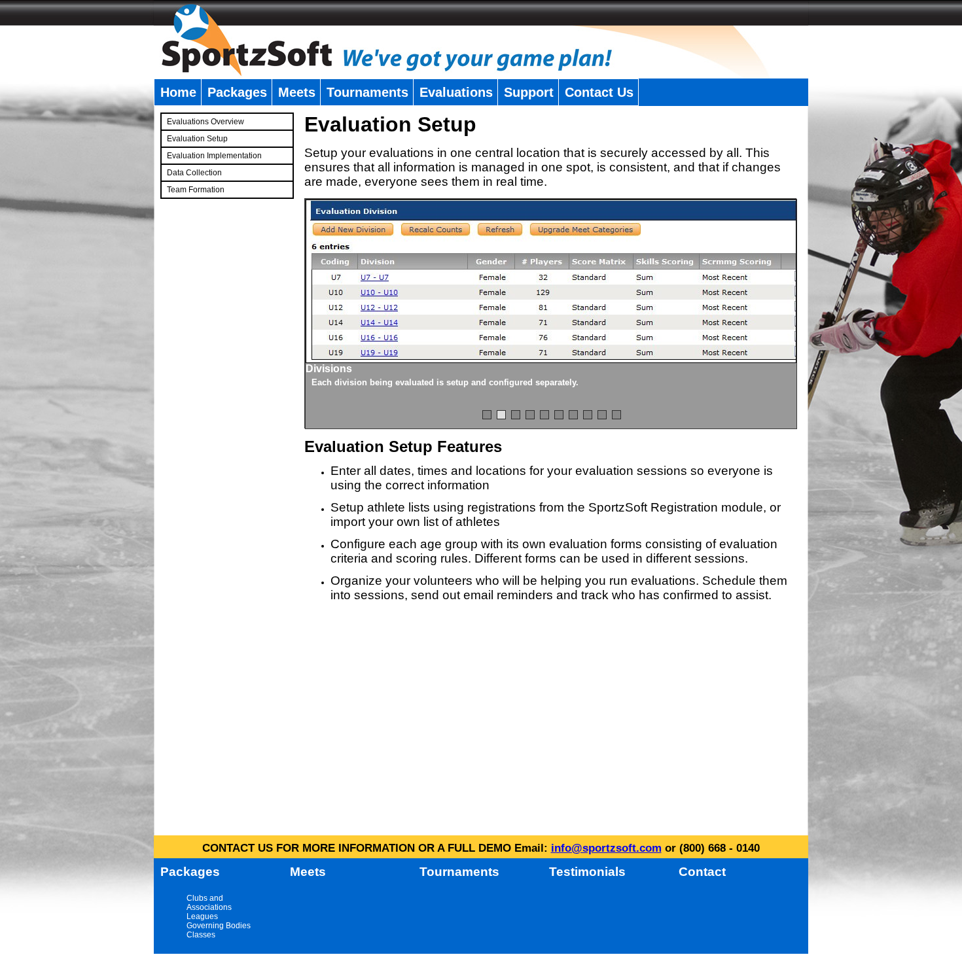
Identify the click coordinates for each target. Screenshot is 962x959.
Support (529, 92)
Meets (296, 92)
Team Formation (195, 189)
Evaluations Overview (205, 121)
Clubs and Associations (209, 903)
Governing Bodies (219, 925)
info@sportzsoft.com (606, 848)
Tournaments (367, 92)
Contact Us (599, 92)
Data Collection (194, 172)
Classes (201, 934)
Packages (237, 92)
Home (178, 92)
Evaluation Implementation (214, 155)
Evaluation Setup (197, 138)
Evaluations (456, 92)
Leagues (202, 916)
